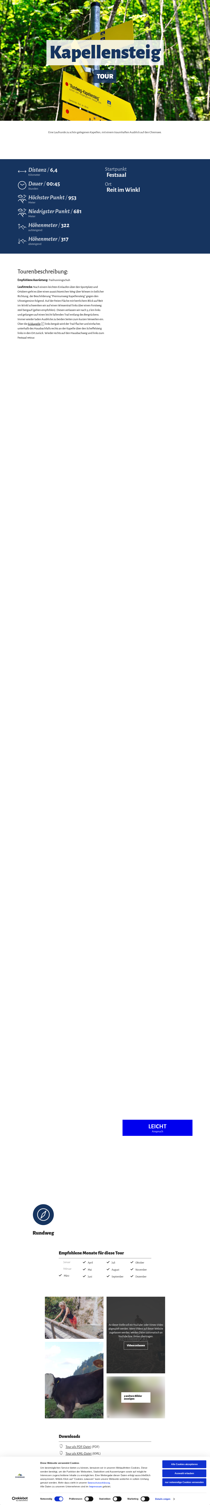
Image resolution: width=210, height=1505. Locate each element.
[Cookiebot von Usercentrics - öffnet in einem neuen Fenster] (19, 1499)
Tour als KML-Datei (78, 1453)
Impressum (95, 1486)
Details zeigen (162, 1499)
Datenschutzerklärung (99, 1483)
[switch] (89, 1498)
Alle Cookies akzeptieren (184, 1464)
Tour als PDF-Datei (78, 1447)
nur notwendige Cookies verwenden (184, 1482)
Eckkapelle (35, 323)
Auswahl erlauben (184, 1473)
